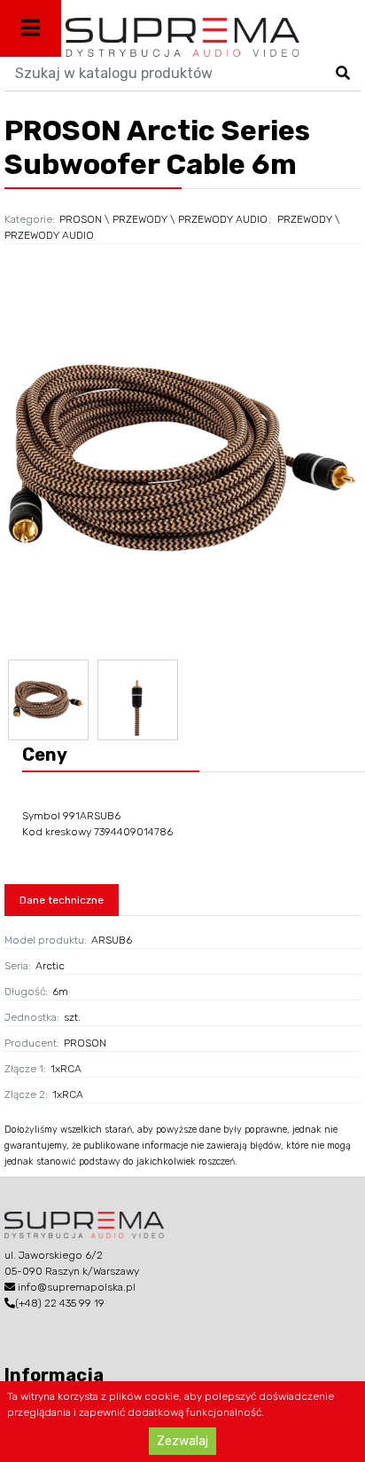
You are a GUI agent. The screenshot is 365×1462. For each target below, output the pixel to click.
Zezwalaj (182, 1441)
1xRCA (66, 1069)
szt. (72, 1017)
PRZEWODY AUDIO (223, 219)
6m (60, 991)
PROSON (80, 219)
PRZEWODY (140, 219)
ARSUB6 (111, 940)
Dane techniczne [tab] (61, 900)
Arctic (50, 966)
